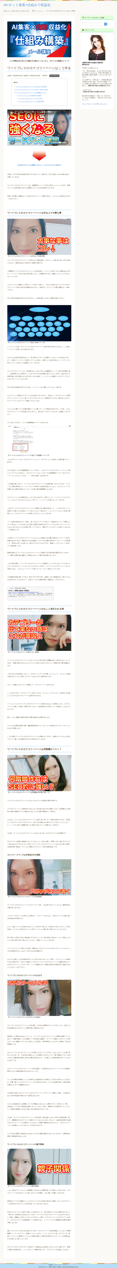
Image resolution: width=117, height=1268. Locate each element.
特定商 (51, 1265)
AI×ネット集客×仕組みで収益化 (27, 5)
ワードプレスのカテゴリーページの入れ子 (30, 98)
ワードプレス (54, 75)
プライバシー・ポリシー (61, 1265)
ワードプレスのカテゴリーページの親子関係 (31, 101)
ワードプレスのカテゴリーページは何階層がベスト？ (31, 92)
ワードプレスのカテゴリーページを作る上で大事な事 (31, 86)
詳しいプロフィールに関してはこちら (94, 104)
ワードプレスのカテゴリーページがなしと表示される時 (32, 89)
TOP (17, 11)
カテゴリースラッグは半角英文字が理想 (29, 95)
